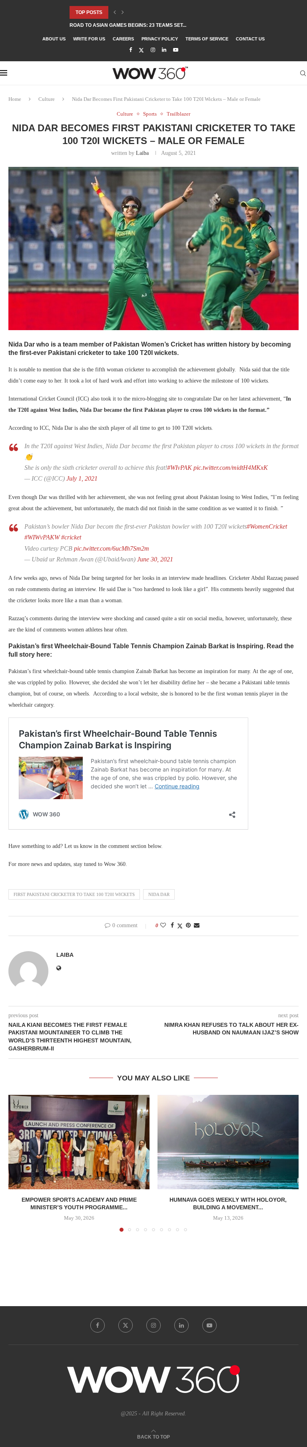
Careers (123, 38)
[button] (115, 12)
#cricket (71, 537)
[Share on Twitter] (180, 926)
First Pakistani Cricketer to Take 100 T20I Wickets (74, 894)
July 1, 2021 (82, 478)
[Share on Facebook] (172, 925)
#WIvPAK (179, 467)
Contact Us (250, 38)
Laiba (142, 153)
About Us (54, 38)
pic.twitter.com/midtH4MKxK (230, 467)
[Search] (303, 73)
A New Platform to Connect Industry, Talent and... (138, 25)
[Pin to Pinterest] (188, 925)
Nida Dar (158, 894)
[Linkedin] (164, 50)
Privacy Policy (160, 38)
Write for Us (89, 38)
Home (14, 99)
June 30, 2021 (155, 559)
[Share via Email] (196, 925)
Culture (46, 99)
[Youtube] (175, 50)
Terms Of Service (206, 38)
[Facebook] (130, 50)
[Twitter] (141, 50)
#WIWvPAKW (42, 537)
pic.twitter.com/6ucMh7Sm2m (111, 548)
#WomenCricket (267, 526)
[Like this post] (163, 925)
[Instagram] (153, 50)
